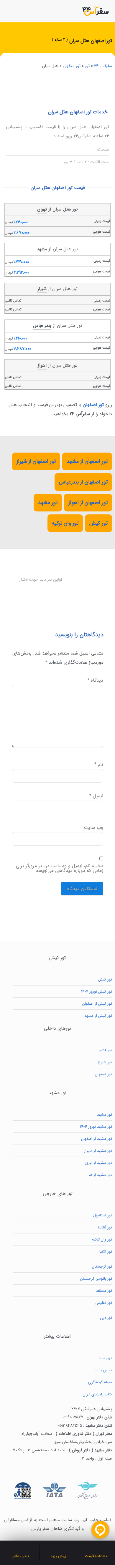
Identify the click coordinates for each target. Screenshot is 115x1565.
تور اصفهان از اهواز (88, 503)
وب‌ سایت (93, 827)
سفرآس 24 (103, 66)
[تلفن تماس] (20, 1548)
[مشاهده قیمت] (96, 1548)
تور (87, 66)
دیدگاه (95, 680)
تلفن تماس (20, 1556)
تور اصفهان (71, 66)
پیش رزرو (58, 1556)
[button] (8, 11)
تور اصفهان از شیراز (36, 461)
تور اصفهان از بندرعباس (83, 482)
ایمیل (96, 796)
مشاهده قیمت (96, 1556)
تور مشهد (48, 503)
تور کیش (98, 523)
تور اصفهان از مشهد (87, 461)
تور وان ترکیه (65, 523)
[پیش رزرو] (58, 1548)
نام (98, 764)
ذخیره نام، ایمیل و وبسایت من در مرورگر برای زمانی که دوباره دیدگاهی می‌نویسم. (59, 868)
